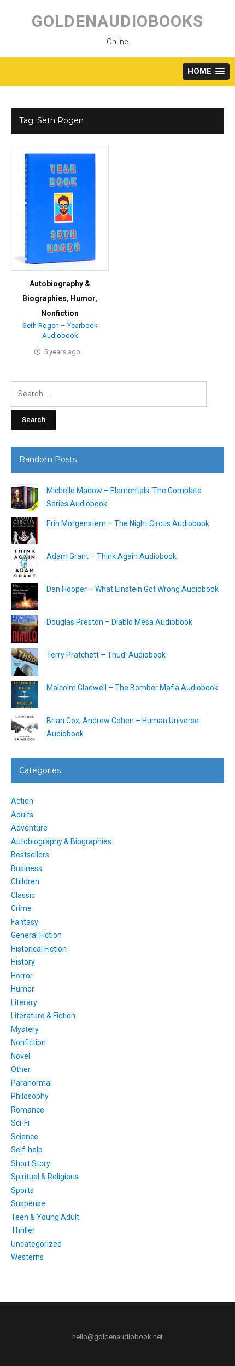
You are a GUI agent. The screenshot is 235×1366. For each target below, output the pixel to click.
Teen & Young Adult (45, 1217)
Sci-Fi (20, 1123)
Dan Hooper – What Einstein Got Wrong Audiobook (132, 589)
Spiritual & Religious (45, 1176)
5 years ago (62, 352)
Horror (22, 975)
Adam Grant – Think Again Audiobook (111, 556)
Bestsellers (30, 854)
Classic (23, 895)
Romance (27, 1109)
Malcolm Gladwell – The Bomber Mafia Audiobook (132, 687)
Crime (21, 908)
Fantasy (24, 922)
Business (26, 868)
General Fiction (36, 935)
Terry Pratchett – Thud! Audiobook (106, 654)
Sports (22, 1190)
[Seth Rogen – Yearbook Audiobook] (60, 207)
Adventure (29, 827)
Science (24, 1136)
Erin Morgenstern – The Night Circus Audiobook (127, 523)
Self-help (27, 1149)
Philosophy (30, 1096)
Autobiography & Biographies (61, 841)
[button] (206, 71)
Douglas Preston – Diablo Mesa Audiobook (119, 622)
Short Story (30, 1163)
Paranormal (31, 1083)
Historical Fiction (39, 948)
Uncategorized (36, 1244)
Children (25, 881)
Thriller (23, 1230)
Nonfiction (60, 313)
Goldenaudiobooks (117, 21)
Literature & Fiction (43, 1015)
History (23, 962)
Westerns (27, 1257)
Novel (20, 1056)
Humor (82, 298)
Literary (24, 1002)
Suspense (28, 1203)
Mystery (25, 1029)
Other (21, 1069)
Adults (22, 814)
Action (22, 801)
